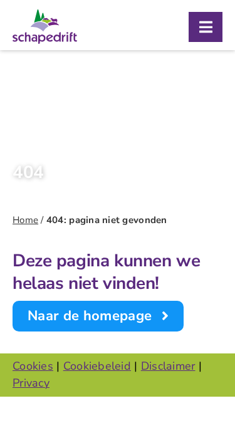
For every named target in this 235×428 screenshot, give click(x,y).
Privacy (31, 382)
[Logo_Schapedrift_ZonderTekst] (45, 15)
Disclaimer (168, 365)
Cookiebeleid (97, 365)
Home (25, 220)
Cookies (33, 365)
